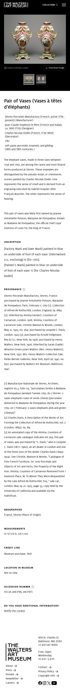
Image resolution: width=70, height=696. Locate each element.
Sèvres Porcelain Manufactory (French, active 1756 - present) (35, 118)
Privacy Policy (46, 671)
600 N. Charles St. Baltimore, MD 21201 (50, 639)
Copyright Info (47, 675)
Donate (10, 674)
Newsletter (12, 678)
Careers (10, 682)
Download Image (56, 67)
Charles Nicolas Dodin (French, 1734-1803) (29, 133)
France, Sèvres (12, 514)
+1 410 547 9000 (48, 645)
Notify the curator (14, 611)
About (10, 666)
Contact (43, 667)
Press (9, 670)
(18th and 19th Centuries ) (20, 149)
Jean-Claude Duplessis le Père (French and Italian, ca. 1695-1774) (33, 126)
